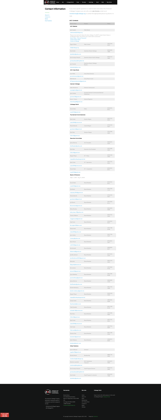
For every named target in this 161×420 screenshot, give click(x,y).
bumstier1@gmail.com (75, 336)
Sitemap (83, 407)
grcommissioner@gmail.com (76, 76)
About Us (47, 15)
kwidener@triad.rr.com (75, 343)
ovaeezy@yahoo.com (75, 238)
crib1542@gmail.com (75, 245)
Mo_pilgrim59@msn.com (76, 225)
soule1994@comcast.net (76, 122)
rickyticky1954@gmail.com (76, 192)
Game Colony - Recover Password (78, 38)
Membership (84, 400)
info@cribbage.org (74, 47)
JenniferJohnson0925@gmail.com (78, 258)
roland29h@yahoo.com (75, 231)
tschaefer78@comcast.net (76, 310)
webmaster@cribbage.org (76, 32)
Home (83, 395)
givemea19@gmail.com (75, 96)
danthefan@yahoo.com (75, 54)
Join (63, 2)
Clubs (77, 2)
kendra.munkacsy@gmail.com (77, 290)
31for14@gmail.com (75, 135)
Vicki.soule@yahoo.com (75, 330)
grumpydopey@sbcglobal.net (77, 60)
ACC (49, 2)
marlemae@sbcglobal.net (76, 365)
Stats (103, 2)
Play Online (109, 2)
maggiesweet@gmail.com (76, 218)
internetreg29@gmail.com (76, 101)
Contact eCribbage (74, 41)
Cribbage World (70, 2)
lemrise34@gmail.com (75, 271)
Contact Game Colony (75, 39)
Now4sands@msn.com (75, 304)
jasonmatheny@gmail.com (76, 277)
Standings (91, 2)
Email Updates (48, 20)
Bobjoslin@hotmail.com (75, 264)
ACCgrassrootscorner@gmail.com (78, 81)
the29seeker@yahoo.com (76, 146)
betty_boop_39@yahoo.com (76, 212)
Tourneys (84, 2)
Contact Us (47, 17)
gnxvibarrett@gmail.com (76, 129)
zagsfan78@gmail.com (75, 352)
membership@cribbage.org (77, 13)
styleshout (95, 416)
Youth (97, 2)
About (57, 2)
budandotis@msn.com (75, 67)
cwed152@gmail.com (75, 112)
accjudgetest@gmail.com (76, 90)
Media (46, 18)
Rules (83, 398)
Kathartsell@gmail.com (75, 251)
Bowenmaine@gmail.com (76, 205)
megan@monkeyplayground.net (77, 159)
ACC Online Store (85, 401)
